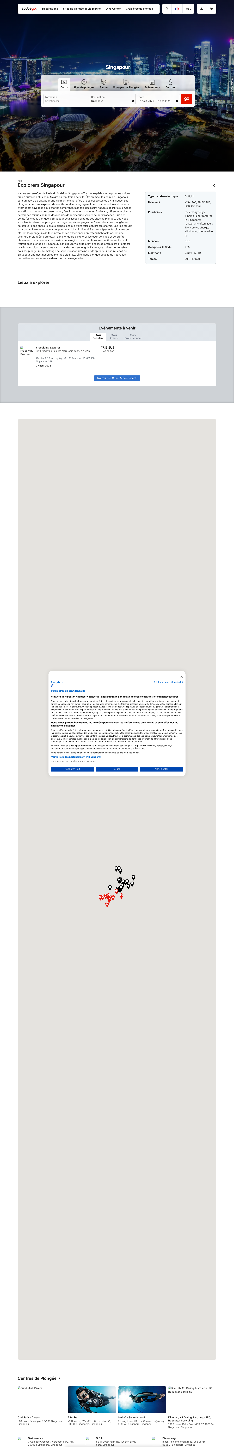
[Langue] (176, 9)
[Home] (29, 9)
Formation (51, 97)
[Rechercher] (166, 9)
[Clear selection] (133, 101)
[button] (116, 869)
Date (141, 97)
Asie (20, 180)
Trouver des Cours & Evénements (117, 378)
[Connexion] (201, 9)
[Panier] (211, 9)
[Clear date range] (177, 101)
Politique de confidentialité (168, 682)
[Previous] (17, 1408)
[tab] (98, 337)
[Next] (216, 1408)
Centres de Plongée (37, 1378)
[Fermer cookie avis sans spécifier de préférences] (181, 677)
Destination (98, 97)
